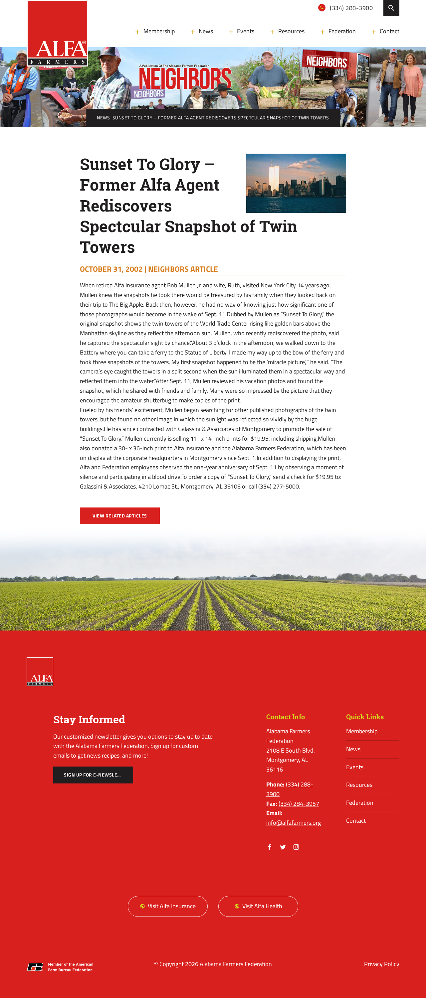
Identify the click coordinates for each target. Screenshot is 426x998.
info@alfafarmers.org (293, 822)
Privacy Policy (381, 963)
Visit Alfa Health (262, 906)
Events (245, 31)
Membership (159, 31)
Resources (291, 31)
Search (391, 8)
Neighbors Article (183, 269)
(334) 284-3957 (299, 803)
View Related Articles (120, 515)
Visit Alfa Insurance (172, 906)
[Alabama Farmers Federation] (40, 671)
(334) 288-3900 (350, 7)
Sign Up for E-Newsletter (96, 775)
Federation (342, 31)
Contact (389, 31)
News (206, 31)
